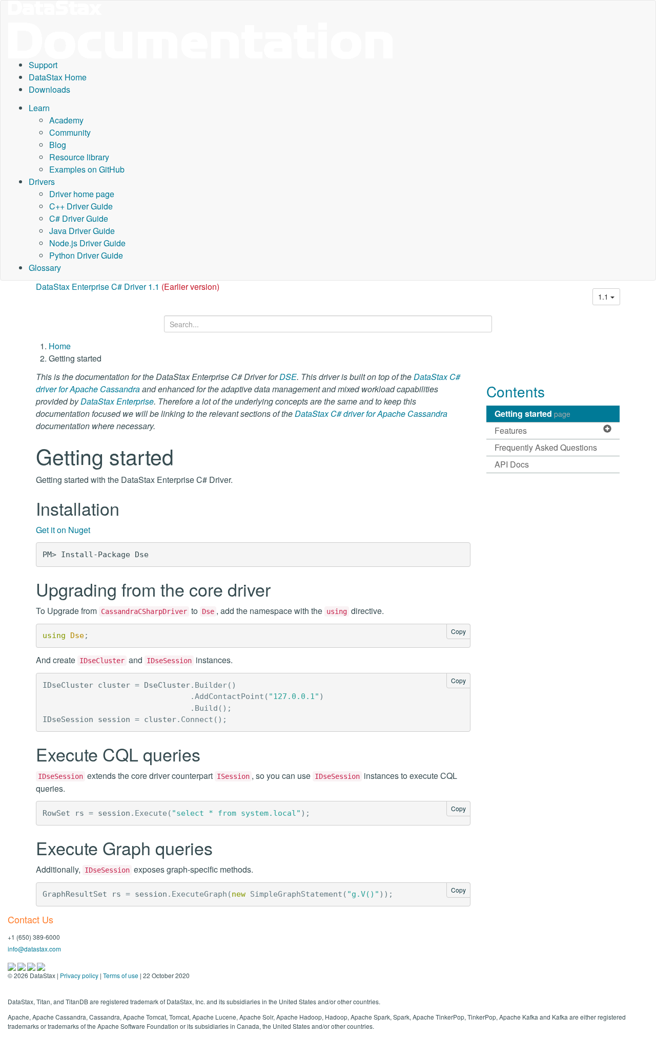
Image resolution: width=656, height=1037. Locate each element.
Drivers (42, 181)
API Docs (512, 464)
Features (511, 430)
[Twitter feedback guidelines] (32, 965)
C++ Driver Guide (81, 206)
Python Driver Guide (86, 255)
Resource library (79, 157)
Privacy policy (79, 975)
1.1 (604, 296)
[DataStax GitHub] (41, 965)
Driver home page (81, 194)
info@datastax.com (34, 948)
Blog (57, 145)
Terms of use (120, 975)
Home (60, 346)
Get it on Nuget (63, 530)
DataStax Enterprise (117, 401)
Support (43, 65)
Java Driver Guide (82, 231)
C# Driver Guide (78, 218)
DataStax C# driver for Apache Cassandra (371, 413)
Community (70, 132)
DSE (288, 377)
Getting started (532, 413)
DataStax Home (58, 77)
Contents (515, 391)
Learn (39, 108)
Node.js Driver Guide (87, 243)
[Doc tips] (22, 965)
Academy (66, 120)
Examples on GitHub (87, 169)
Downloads (49, 89)
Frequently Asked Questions (546, 447)
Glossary (45, 267)
